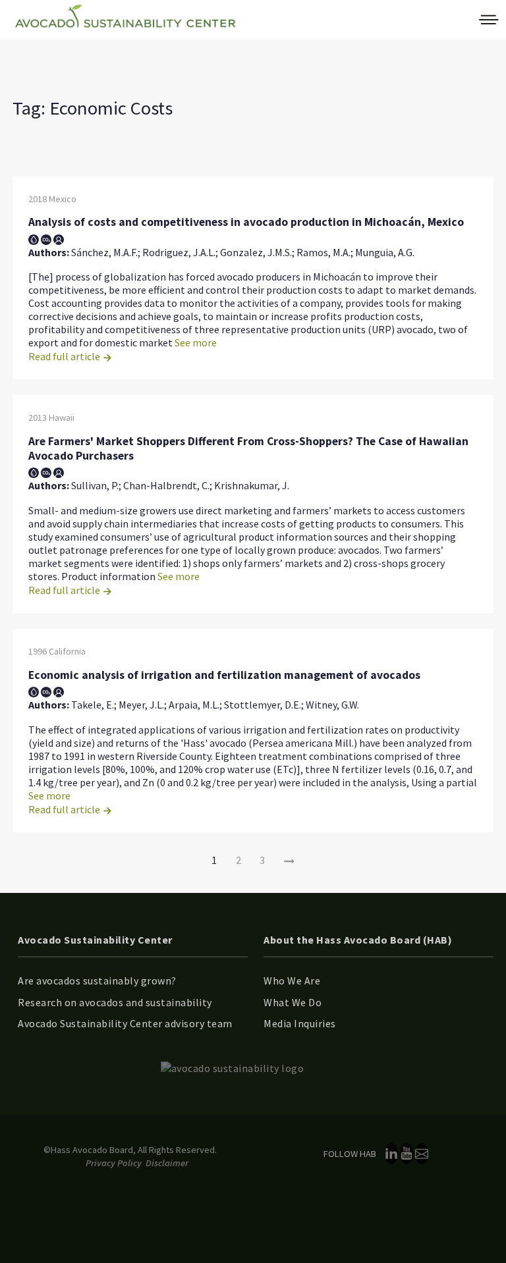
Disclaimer (167, 1163)
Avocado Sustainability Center (95, 939)
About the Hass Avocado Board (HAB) (358, 939)
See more (196, 342)
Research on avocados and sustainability (115, 1002)
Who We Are (292, 980)
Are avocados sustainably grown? (97, 980)
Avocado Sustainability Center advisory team (125, 1023)
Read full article (65, 356)
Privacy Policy (114, 1163)
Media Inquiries (300, 1023)
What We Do (293, 1002)
